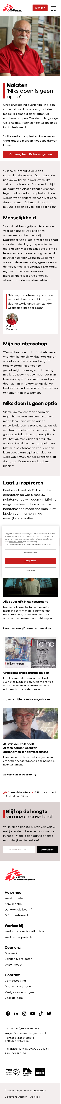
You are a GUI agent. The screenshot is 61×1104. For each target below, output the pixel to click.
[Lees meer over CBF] (12, 1072)
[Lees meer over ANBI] (40, 1072)
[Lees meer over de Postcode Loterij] (27, 1072)
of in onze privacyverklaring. (37, 544)
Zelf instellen (30, 553)
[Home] (5, 792)
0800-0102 (12, 1028)
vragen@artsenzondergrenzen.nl (25, 1033)
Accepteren (30, 561)
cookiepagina (16, 544)
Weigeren (31, 570)
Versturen (47, 849)
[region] (31, 552)
